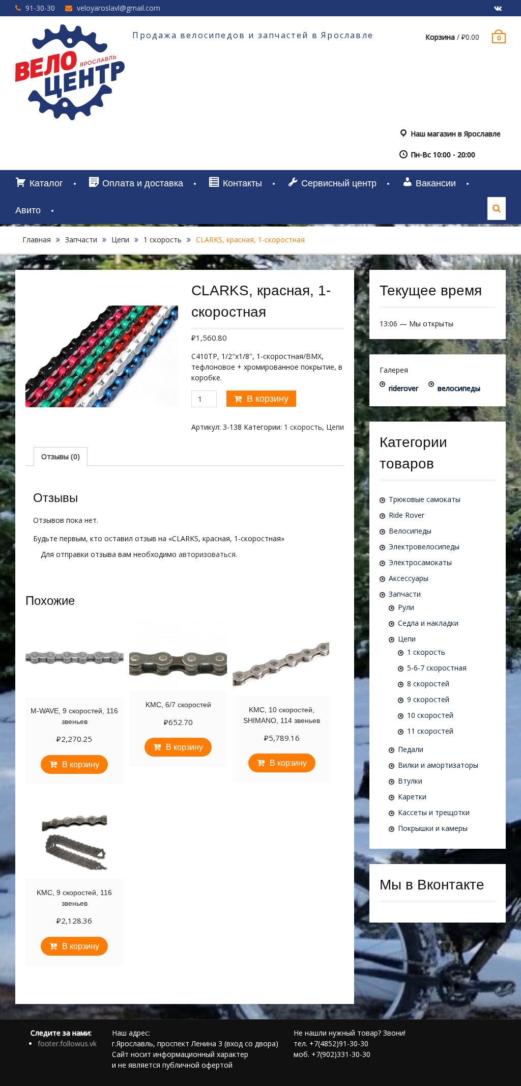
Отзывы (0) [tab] (60, 456)
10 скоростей (430, 715)
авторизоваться (207, 554)
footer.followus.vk (67, 1043)
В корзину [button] (80, 764)
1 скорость (162, 239)
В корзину (267, 399)
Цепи (120, 239)
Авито (28, 210)
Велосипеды (410, 531)
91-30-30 (40, 8)
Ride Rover (406, 515)
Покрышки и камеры (433, 828)
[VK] (498, 8)
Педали (410, 749)
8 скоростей (428, 683)
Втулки (410, 781)
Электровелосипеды (424, 546)
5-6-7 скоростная (437, 668)
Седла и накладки (428, 623)
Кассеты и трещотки (434, 812)
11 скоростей (430, 731)
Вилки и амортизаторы (438, 765)
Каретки (412, 796)
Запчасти (81, 239)
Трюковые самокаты (424, 499)
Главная (36, 239)
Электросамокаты (420, 562)
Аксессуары (408, 578)
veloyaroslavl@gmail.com (118, 8)
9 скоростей (428, 699)
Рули (406, 607)
